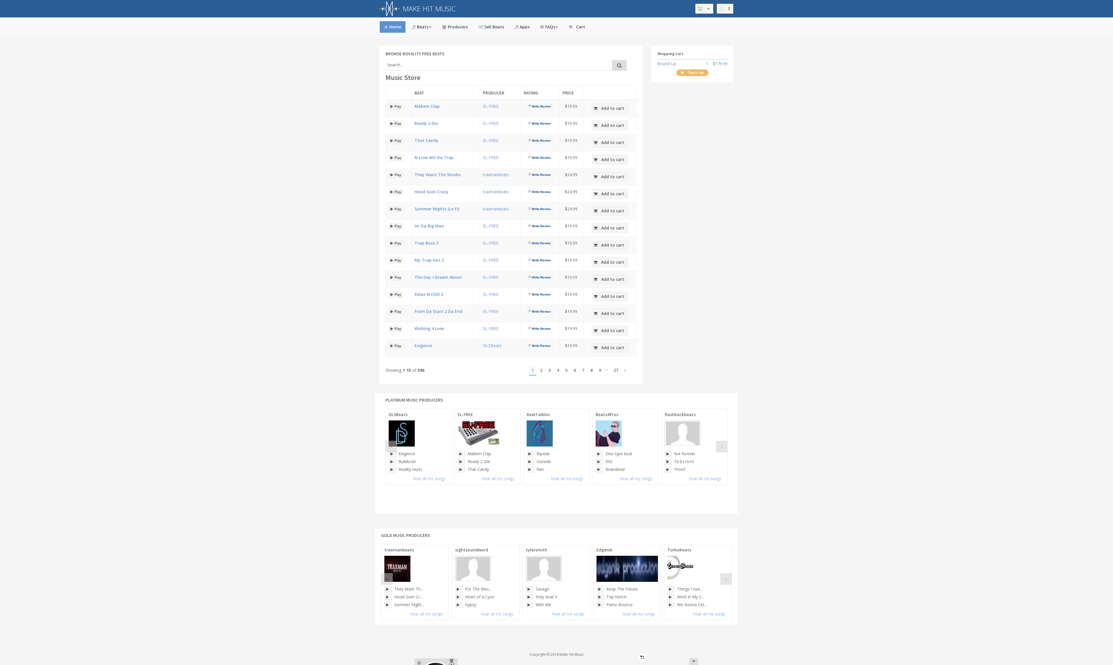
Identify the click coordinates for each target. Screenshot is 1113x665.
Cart (580, 27)
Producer (493, 93)
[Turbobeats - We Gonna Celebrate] (671, 605)
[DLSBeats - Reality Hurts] (392, 470)
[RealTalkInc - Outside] (530, 462)
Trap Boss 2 (426, 243)
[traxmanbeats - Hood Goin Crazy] (388, 597)
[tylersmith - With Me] (529, 605)
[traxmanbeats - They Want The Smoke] (388, 589)
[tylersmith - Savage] (529, 589)
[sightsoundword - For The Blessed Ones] (459, 589)
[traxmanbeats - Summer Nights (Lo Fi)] (388, 605)
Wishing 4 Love (429, 328)
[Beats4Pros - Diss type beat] (599, 454)
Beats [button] (422, 27)
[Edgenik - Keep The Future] (600, 589)
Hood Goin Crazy (431, 191)
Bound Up (666, 63)
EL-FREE (491, 106)
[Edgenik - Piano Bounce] (600, 605)
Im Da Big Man (429, 226)
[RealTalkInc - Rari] (530, 470)
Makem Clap (427, 106)
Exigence (423, 345)
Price (568, 93)
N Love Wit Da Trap (434, 157)
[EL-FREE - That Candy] (461, 470)
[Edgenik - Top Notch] (600, 597)
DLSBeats (492, 345)
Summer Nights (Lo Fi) (436, 209)
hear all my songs (429, 478)
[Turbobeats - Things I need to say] (671, 589)
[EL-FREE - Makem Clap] (461, 454)
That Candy (426, 140)
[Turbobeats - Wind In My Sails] (671, 597)
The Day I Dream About (438, 277)
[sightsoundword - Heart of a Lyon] (459, 597)
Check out (696, 72)
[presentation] (391, 446)
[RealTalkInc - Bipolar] (530, 454)
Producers (458, 27)
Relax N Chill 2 (428, 294)
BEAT (419, 93)
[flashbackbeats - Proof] (668, 470)
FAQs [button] (550, 27)
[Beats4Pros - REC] (599, 462)
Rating (531, 93)
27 (616, 370)
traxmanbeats (496, 174)
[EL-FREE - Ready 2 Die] (461, 462)
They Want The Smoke (437, 174)
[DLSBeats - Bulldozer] (392, 462)
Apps (525, 27)
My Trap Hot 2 (429, 260)
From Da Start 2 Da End (438, 311)
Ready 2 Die (426, 123)
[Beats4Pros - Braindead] (599, 470)
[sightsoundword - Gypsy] (459, 605)
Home (395, 27)
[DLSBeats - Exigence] (392, 454)
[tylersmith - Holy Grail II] (529, 597)
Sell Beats (494, 27)
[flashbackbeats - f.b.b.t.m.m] (668, 462)
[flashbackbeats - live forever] (668, 454)
